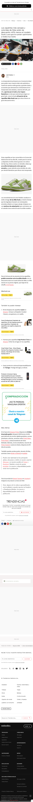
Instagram (20, 668)
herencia (19, 20)
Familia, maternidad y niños (23, 685)
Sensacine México (21, 784)
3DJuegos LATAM (21, 779)
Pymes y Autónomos (21, 768)
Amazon (5, 312)
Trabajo (4, 689)
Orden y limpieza (22, 699)
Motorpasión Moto (21, 758)
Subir (26, 726)
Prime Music (5, 440)
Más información (14, 800)
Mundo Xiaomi (5, 744)
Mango (13, 20)
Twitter (16, 64)
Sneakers (4, 684)
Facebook (13, 64)
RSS (23, 668)
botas (3, 696)
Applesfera (4, 739)
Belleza (19, 693)
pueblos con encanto (8, 702)
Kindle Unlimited (16, 453)
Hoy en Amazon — (7, 331)
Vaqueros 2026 (16, 645)
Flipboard (18, 64)
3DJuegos (19, 735)
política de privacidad (23, 515)
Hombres (9, 520)
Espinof (19, 747)
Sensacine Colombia (22, 786)
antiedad (19, 702)
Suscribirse (25, 512)
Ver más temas (6, 708)
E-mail (21, 64)
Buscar (25, 718)
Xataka (3, 735)
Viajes (18, 689)
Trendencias (4, 766)
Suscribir (27, 659)
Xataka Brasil (5, 781)
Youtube (16, 668)
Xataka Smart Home (6, 742)
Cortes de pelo (21, 696)
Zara (24, 20)
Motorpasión (20, 755)
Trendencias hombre (19, 520)
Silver (3, 693)
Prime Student (5, 445)
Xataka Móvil (5, 737)
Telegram (5, 462)
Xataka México (5, 779)
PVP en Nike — (7, 295)
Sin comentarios (7, 63)
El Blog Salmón (20, 766)
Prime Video (27, 438)
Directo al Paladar (6, 755)
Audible (24, 453)
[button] (10, 75)
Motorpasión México (22, 791)
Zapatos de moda (7, 699)
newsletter (6, 466)
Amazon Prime (14, 432)
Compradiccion (5, 771)
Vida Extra (19, 737)
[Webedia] (6, 727)
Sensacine (19, 745)
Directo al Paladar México (8, 791)
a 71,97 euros (9, 285)
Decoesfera (4, 768)
